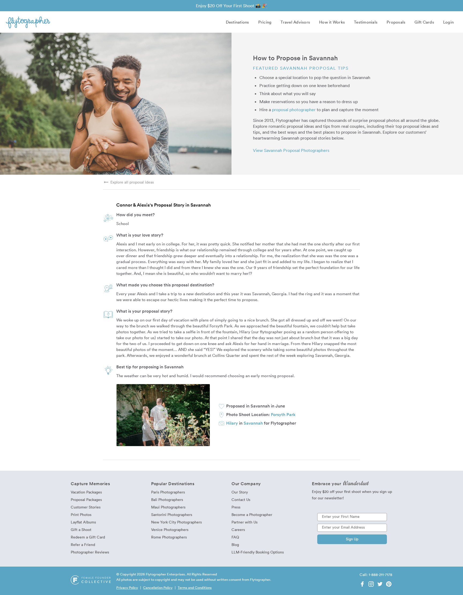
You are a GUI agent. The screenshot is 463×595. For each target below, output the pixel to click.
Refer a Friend (83, 544)
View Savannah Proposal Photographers (291, 150)
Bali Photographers (167, 499)
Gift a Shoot (81, 529)
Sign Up (352, 539)
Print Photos (81, 514)
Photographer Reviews (90, 552)
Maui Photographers (168, 507)
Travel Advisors (295, 22)
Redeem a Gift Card (88, 537)
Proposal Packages (86, 499)
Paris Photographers (168, 492)
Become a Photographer (252, 514)
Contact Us (241, 499)
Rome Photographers (169, 537)
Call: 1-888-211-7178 (376, 574)
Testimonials (366, 22)
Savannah (253, 423)
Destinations (237, 22)
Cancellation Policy (158, 587)
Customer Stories (85, 507)
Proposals (396, 22)
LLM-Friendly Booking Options (258, 552)
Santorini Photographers (171, 514)
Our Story (240, 492)
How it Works (332, 22)
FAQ (235, 537)
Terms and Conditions (195, 587)
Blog (235, 544)
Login (448, 22)
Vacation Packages (86, 492)
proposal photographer (294, 109)
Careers (238, 529)
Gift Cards (424, 22)
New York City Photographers (176, 522)
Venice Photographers (169, 529)
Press (236, 507)
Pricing (265, 22)
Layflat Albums (83, 522)
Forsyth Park (283, 414)
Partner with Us (244, 522)
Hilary (232, 423)
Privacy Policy (127, 587)
